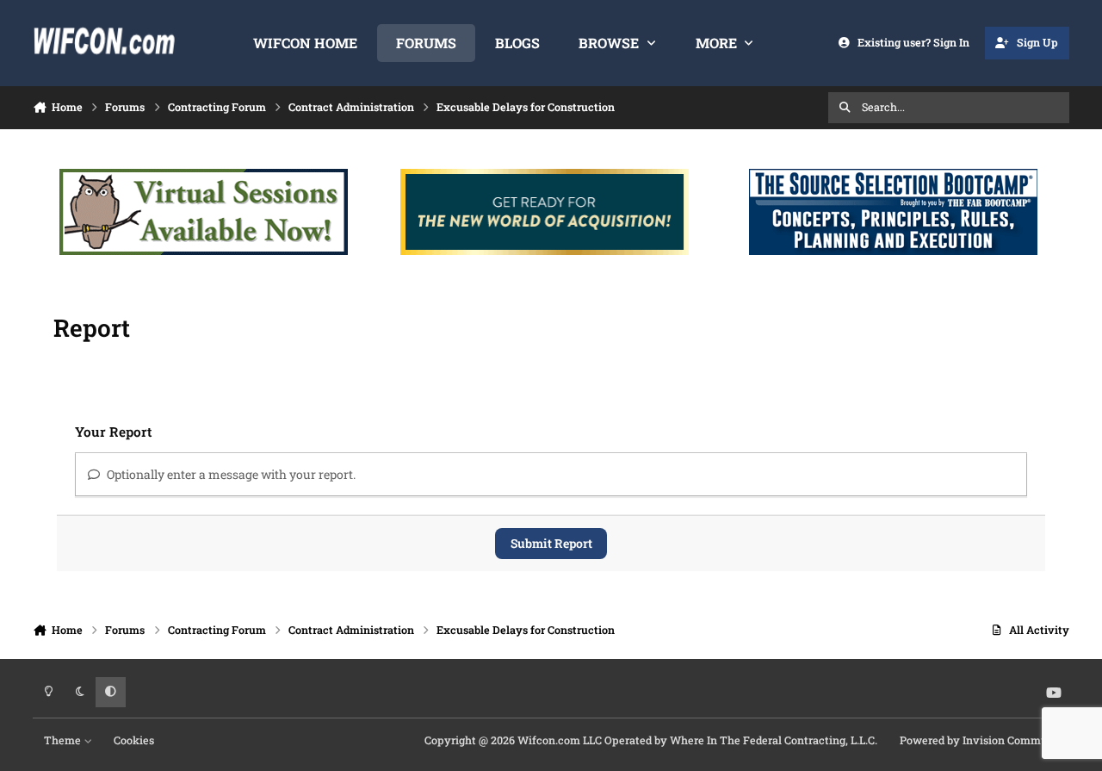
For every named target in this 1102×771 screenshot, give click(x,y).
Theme (64, 740)
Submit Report (551, 543)
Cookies (134, 740)
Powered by (984, 740)
